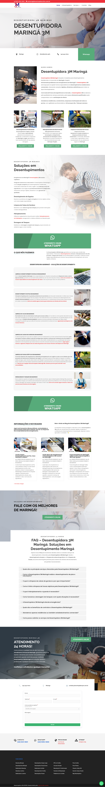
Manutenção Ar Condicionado (60, 768)
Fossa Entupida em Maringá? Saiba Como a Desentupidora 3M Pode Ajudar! (80, 456)
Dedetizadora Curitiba (39, 768)
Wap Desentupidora (77, 773)
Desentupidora (81, 82)
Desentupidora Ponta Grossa (41, 765)
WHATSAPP (41, 740)
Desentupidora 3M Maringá (49, 78)
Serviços (75, 5)
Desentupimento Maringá (21, 765)
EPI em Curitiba (57, 763)
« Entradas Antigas (19, 483)
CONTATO (20, 740)
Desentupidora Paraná (39, 773)
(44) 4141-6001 (65, 54)
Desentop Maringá (20, 763)
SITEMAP (81, 740)
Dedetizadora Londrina (21, 773)
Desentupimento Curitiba (40, 770)
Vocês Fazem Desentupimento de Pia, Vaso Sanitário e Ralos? (25, 456)
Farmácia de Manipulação (59, 770)
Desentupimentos (30, 112)
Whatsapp (86, 54)
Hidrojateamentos (58, 112)
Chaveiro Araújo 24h (77, 768)
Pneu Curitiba (76, 763)
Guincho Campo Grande (78, 770)
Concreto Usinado (58, 765)
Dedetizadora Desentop (21, 768)
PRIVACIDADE (62, 740)
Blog (89, 5)
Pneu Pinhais (76, 765)
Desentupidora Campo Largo (41, 763)
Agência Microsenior (43, 785)
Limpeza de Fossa (85, 112)
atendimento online (52, 243)
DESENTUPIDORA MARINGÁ (24, 459)
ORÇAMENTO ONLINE (25, 146)
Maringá (41, 544)
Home (58, 5)
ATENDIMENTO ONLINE (52, 517)
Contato (84, 5)
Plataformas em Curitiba (59, 773)
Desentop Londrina (20, 770)
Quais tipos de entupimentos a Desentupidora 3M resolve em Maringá (52, 456)
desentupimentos (66, 254)
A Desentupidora (67, 5)
